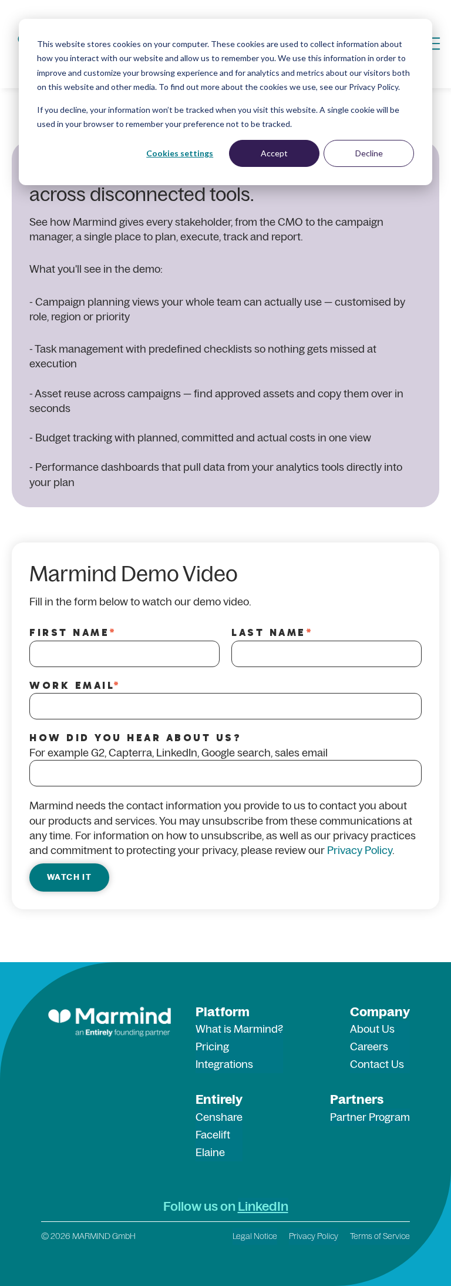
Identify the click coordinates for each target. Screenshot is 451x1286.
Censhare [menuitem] (219, 1117)
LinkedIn (263, 1206)
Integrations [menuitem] (224, 1064)
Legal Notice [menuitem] (255, 1236)
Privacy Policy (359, 850)
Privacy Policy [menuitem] (313, 1236)
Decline (369, 153)
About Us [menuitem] (372, 1029)
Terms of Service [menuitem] (380, 1236)
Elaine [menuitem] (210, 1152)
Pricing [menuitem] (212, 1046)
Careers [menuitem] (369, 1046)
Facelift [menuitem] (213, 1134)
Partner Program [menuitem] (370, 1117)
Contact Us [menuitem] (377, 1064)
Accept (274, 153)
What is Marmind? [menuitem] (239, 1029)
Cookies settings (179, 153)
